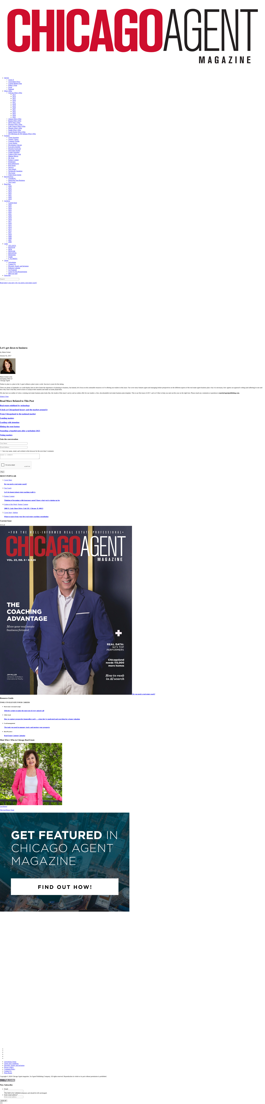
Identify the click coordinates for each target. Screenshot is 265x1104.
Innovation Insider (14, 150)
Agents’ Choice (13, 139)
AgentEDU (12, 178)
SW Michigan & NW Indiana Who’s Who (22, 134)
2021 (14, 109)
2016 (14, 100)
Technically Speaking (15, 171)
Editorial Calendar (14, 268)
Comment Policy (9, 1069)
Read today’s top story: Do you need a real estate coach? (18, 283)
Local (10, 87)
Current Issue (12, 203)
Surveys (11, 167)
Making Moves (13, 156)
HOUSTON (12, 253)
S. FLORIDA (12, 259)
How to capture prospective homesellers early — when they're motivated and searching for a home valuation (42, 719)
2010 (10, 234)
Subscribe (7, 275)
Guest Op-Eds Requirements (17, 272)
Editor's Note (4, 396)
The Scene (11, 173)
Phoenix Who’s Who (15, 128)
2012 (10, 231)
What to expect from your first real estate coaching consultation (26, 516)
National (11, 89)
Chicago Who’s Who (15, 93)
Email (6, 1089)
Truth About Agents (14, 175)
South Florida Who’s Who (16, 132)
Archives (7, 201)
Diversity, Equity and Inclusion (18, 266)
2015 (14, 98)
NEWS (6, 78)
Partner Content (13, 160)
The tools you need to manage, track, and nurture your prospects (27, 727)
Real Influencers (13, 163)
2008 (10, 238)
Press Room (8, 1073)
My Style (11, 158)
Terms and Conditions (11, 1063)
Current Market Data (15, 83)
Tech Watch (12, 169)
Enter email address (11, 1095)
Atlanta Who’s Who (14, 119)
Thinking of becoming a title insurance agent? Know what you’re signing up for (32, 500)
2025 (14, 117)
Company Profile (13, 141)
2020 (14, 108)
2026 (10, 186)
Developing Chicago (15, 145)
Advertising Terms (10, 1062)
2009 (10, 236)
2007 (10, 240)
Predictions (12, 162)
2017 (14, 102)
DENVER (11, 251)
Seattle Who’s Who (14, 130)
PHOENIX (12, 255)
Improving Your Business (16, 180)
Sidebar (15, 512)
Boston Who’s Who (14, 121)
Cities (6, 244)
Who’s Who (8, 91)
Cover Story (8, 480)
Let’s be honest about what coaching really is (19, 492)
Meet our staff (12, 273)
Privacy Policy (9, 1067)
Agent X (11, 80)
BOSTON (11, 247)
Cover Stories (12, 143)
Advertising (12, 262)
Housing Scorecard (14, 149)
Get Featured (12, 270)
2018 (14, 104)
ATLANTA (12, 245)
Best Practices (8, 177)
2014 (14, 96)
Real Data (7, 184)
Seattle (10, 257)
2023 (14, 113)
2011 (9, 232)
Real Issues (12, 165)
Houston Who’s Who (15, 124)
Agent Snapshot (13, 137)
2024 (14, 115)
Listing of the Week (10, 504)
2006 (10, 242)
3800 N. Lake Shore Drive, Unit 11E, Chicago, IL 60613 (23, 508)
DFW (10, 249)
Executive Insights (14, 147)
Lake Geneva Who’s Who (16, 126)
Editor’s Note (12, 85)
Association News (14, 82)
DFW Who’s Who (14, 122)
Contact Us (12, 264)
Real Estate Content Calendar (14, 736)
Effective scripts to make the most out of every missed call (24, 711)
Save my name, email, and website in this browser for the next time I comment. (28, 451)
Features (7, 136)
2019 (14, 106)
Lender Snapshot (13, 152)
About (6, 260)
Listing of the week (14, 154)
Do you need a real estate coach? (15, 484)
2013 (14, 95)
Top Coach (12, 182)
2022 (14, 111)
